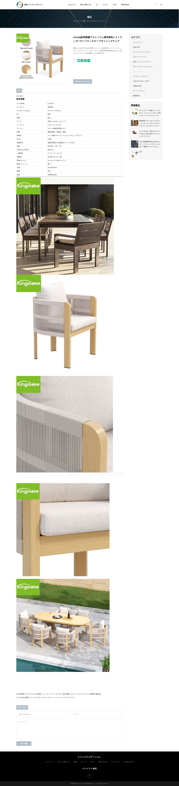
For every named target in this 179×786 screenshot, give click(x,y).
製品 (97, 4)
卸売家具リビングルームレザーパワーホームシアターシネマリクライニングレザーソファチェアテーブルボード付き (149, 123)
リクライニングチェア (140, 76)
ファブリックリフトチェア (142, 52)
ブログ (115, 4)
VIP (140, 152)
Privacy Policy (129, 762)
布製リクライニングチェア (142, 62)
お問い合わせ (125, 4)
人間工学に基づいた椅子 (141, 81)
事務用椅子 (136, 96)
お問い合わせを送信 (83, 81)
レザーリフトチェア (139, 57)
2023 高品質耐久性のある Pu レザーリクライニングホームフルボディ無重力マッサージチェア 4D (150, 144)
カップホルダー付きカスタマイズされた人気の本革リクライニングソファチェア (149, 133)
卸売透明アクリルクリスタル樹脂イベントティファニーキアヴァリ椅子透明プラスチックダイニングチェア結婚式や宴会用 (59, 694)
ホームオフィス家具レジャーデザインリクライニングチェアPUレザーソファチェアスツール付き (150, 113)
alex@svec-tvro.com (102, 783)
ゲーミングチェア (139, 91)
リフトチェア (137, 42)
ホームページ (72, 4)
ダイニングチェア (92, 21)
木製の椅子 (136, 47)
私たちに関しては (85, 4)
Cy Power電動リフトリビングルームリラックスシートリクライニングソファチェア (46, 697)
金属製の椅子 (137, 86)
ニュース (105, 4)
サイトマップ (115, 762)
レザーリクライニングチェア (142, 66)
